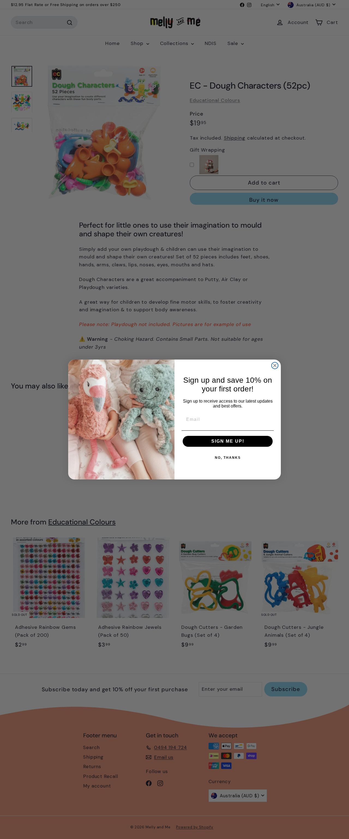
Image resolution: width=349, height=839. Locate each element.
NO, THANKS (228, 458)
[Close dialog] (275, 365)
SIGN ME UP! (227, 441)
